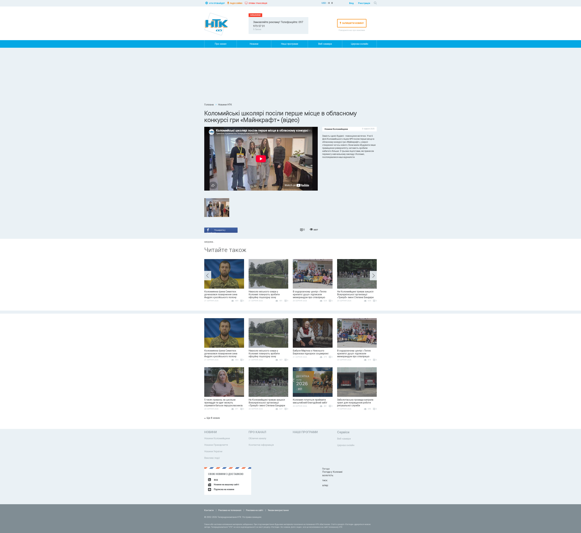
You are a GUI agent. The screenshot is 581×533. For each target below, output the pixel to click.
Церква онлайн (359, 43)
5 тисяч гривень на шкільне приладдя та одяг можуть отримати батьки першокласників (223, 402)
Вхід (351, 3)
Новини (254, 43)
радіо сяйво (236, 3)
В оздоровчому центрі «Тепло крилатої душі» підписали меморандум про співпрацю (310, 294)
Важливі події (212, 457)
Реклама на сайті (254, 510)
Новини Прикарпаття (216, 444)
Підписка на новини (223, 489)
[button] (207, 275)
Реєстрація (364, 3)
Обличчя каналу (257, 438)
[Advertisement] (290, 76)
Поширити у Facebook (216, 231)
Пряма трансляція (257, 3)
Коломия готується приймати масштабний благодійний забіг (310, 401)
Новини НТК (225, 104)
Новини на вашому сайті (226, 484)
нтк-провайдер (217, 3)
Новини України (213, 451)
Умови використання (278, 510)
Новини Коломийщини (217, 438)
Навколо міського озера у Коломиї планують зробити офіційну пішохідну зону (264, 294)
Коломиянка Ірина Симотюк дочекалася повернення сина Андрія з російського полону (220, 294)
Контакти (209, 510)
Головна (209, 104)
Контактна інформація (261, 444)
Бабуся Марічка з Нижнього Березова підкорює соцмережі (310, 352)
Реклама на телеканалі (229, 510)
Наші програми (289, 43)
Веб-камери (325, 43)
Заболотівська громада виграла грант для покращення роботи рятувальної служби (355, 402)
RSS (216, 480)
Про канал (220, 43)
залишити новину (353, 23)
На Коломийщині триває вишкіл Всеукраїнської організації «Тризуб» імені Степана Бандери (355, 294)
